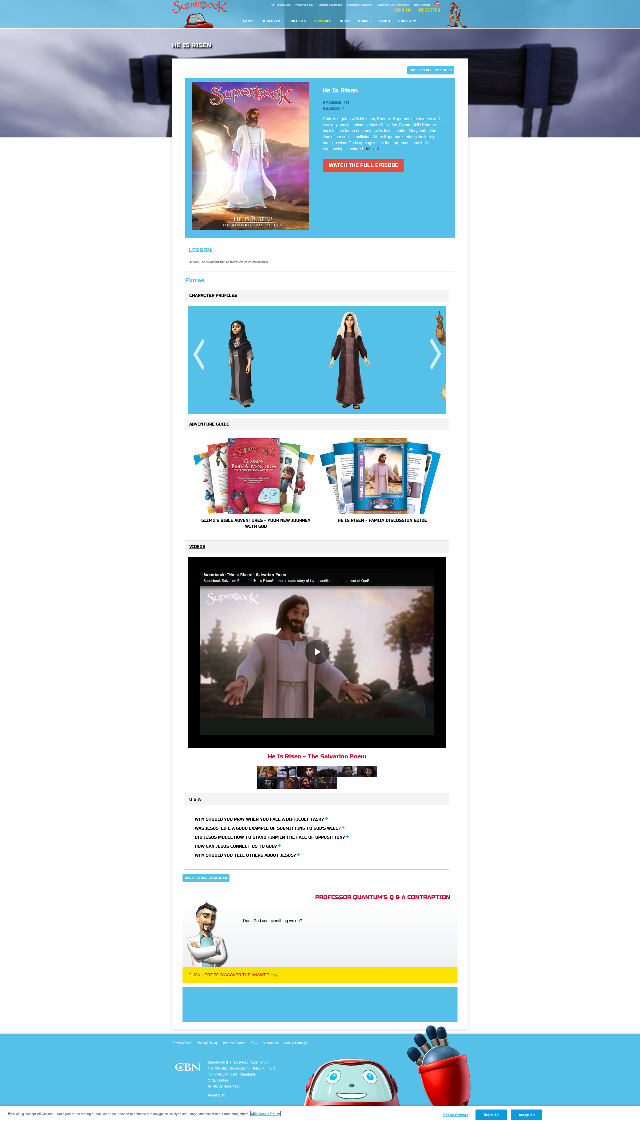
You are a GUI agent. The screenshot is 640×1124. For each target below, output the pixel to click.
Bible (345, 21)
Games (248, 21)
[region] (320, 1115)
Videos (364, 21)
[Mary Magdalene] (350, 360)
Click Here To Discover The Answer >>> (232, 975)
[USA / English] (427, 0)
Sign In (402, 10)
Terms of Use (182, 1042)
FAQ (254, 1042)
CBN (188, 1068)
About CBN (216, 1095)
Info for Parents (234, 1042)
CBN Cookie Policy (265, 1113)
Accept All (527, 1114)
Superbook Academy (359, 4)
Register (429, 10)
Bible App (407, 21)
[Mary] (242, 360)
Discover (271, 21)
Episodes (322, 21)
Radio (384, 21)
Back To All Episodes (431, 70)
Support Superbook (330, 4)
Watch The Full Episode (363, 165)
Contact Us (270, 1042)
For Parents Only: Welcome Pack (292, 4)
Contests (297, 21)
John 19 (372, 148)
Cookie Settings (295, 1042)
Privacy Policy (207, 1042)
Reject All (491, 1114)
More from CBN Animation (393, 4)
